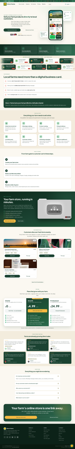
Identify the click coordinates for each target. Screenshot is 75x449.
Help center (46, 436)
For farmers (33, 4)
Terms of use (61, 440)
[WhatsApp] (10, 437)
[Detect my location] (11, 1)
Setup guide (46, 431)
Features (27, 4)
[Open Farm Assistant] (72, 446)
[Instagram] (7, 437)
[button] (54, 209)
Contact (60, 436)
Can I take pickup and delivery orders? (37, 393)
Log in (45, 433)
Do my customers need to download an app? (37, 383)
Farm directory (46, 435)
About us (60, 433)
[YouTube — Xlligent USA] (12, 437)
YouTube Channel (62, 431)
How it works (21, 4)
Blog (59, 435)
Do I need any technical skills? (37, 376)
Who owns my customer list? (37, 388)
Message (28, 255)
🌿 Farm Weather (32, 436)
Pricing (38, 4)
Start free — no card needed (15, 310)
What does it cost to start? (37, 397)
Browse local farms (30, 30)
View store (12, 255)
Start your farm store (12, 30)
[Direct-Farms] (5, 4)
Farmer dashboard (32, 431)
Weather (44, 4)
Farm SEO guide (47, 438)
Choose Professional (60, 310)
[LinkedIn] (18, 437)
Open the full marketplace (37, 282)
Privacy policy (61, 438)
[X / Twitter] (15, 437)
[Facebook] (5, 437)
